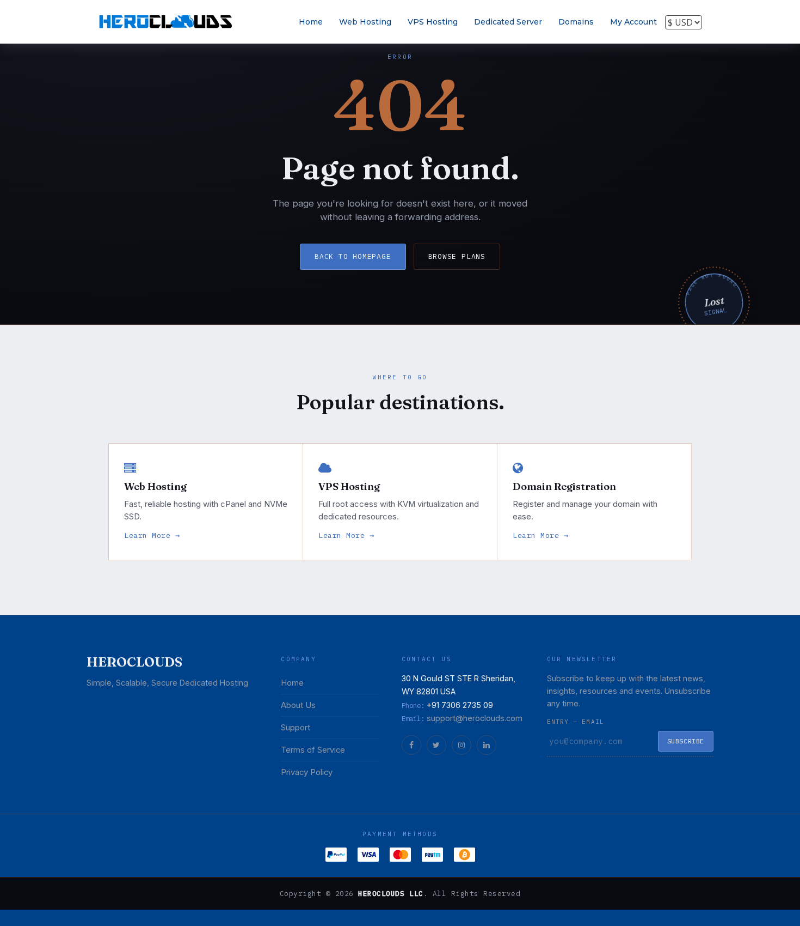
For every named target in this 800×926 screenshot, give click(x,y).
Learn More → (152, 535)
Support (295, 728)
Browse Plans (456, 256)
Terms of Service (313, 750)
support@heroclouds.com (474, 718)
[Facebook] (411, 745)
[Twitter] (436, 745)
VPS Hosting (433, 22)
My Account (633, 22)
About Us (298, 705)
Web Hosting (365, 22)
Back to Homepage (353, 256)
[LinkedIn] (486, 745)
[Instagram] (461, 745)
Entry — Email (575, 721)
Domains (576, 22)
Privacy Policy (307, 772)
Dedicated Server (508, 22)
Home (311, 22)
